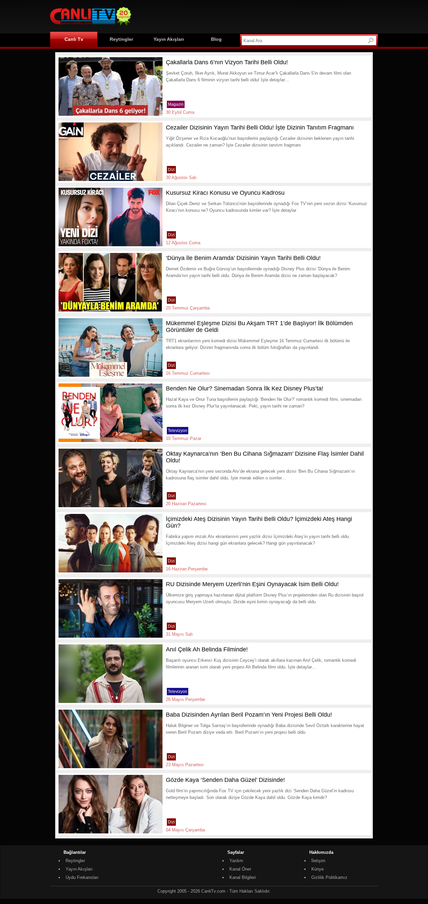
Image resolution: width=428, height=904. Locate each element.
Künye (317, 869)
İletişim (318, 860)
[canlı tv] (90, 26)
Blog (216, 39)
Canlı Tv (74, 39)
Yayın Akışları (168, 39)
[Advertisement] (256, 16)
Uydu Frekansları (82, 877)
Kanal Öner (240, 869)
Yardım (236, 860)
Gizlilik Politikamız (329, 877)
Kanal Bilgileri (242, 877)
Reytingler (121, 39)
